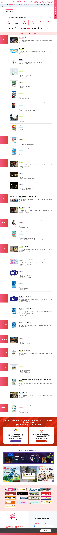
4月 (9, 28)
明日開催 (16, 23)
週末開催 (24, 23)
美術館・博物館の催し (40, 23)
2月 (41, 28)
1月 (38, 28)
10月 (28, 28)
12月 (35, 28)
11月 (32, 28)
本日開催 (8, 23)
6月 (15, 28)
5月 (12, 28)
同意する (45, 530)
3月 (44, 28)
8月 (22, 28)
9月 (25, 28)
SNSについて (51, 523)
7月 (18, 28)
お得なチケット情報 (48, 23)
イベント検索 (32, 23)
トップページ (3, 6)
